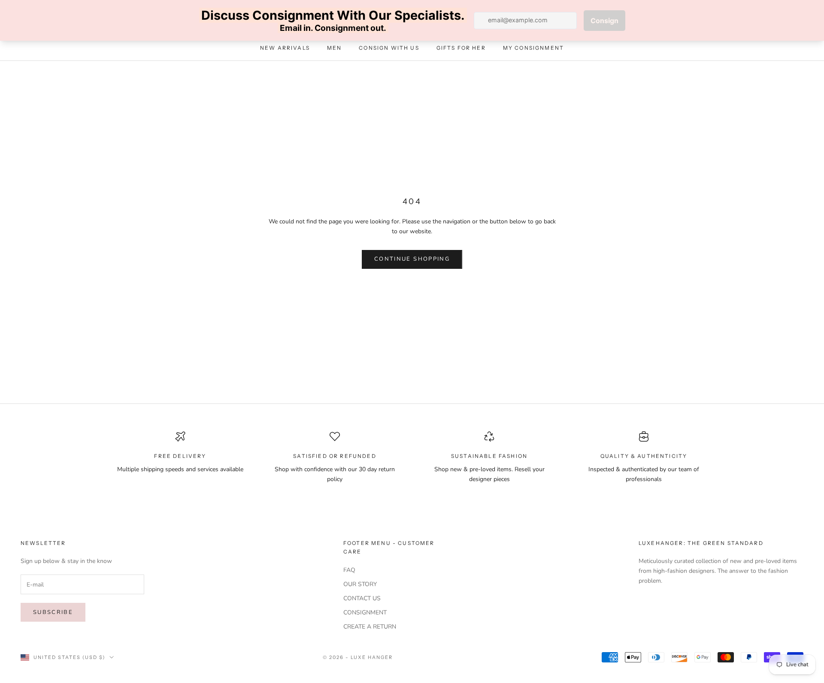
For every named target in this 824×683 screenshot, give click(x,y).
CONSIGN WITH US (389, 48)
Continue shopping (412, 259)
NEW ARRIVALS (285, 48)
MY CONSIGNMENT (533, 48)
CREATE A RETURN (369, 627)
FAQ (349, 570)
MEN (334, 48)
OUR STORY (360, 584)
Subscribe (53, 612)
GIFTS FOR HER (461, 48)
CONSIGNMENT (365, 612)
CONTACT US (362, 598)
